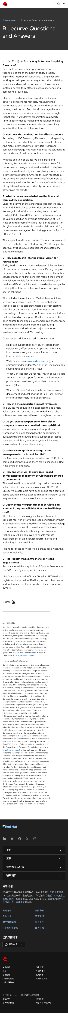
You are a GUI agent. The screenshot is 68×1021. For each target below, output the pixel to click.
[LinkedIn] (4, 839)
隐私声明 (6, 999)
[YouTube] (12, 839)
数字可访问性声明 (43, 1002)
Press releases (10, 20)
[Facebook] (20, 839)
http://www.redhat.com (25, 655)
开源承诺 (39, 916)
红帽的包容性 (8, 978)
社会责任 (39, 922)
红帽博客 (39, 975)
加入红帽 (39, 928)
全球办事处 (40, 971)
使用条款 (39, 999)
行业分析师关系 (10, 928)
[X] (27, 839)
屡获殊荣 (20, 902)
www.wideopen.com (38, 361)
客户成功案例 (9, 922)
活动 (4, 971)
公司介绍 (7, 910)
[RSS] (13, 602)
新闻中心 (39, 910)
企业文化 (7, 916)
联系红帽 (6, 975)
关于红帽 (6, 967)
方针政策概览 (8, 1002)
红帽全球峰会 (8, 982)
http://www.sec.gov (11, 750)
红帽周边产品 (41, 978)
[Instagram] (35, 839)
